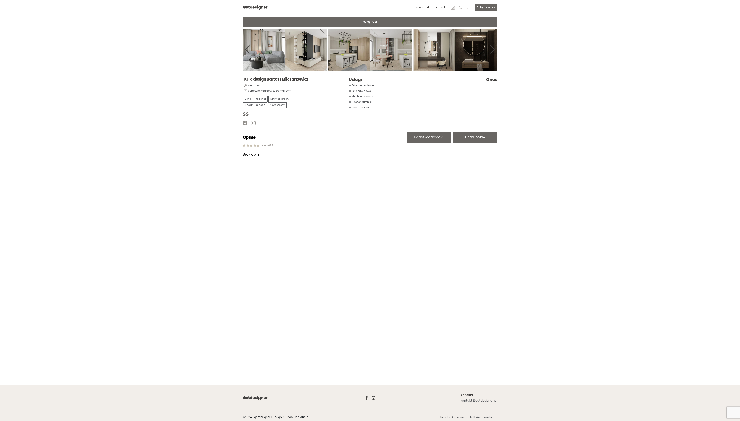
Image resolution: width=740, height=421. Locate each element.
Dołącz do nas (486, 7)
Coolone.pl (301, 417)
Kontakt (441, 7)
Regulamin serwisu (452, 417)
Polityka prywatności (483, 417)
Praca (419, 7)
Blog (429, 7)
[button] (247, 49)
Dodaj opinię (475, 137)
